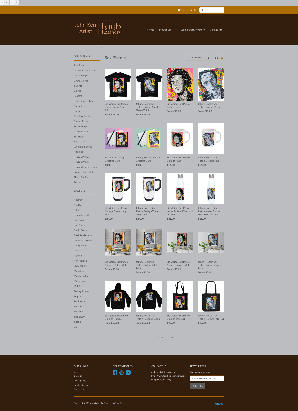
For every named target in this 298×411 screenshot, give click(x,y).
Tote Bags (79, 136)
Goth (76, 250)
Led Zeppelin (80, 265)
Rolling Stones (81, 291)
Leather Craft (166, 29)
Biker (77, 209)
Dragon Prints (81, 161)
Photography (80, 380)
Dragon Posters (82, 156)
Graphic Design (81, 385)
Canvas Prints (81, 121)
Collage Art (216, 29)
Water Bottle (81, 131)
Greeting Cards (82, 116)
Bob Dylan (79, 220)
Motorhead (80, 280)
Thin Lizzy (79, 316)
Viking (77, 90)
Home (150, 29)
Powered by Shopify (113, 403)
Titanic (77, 321)
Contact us (79, 389)
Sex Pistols (79, 301)
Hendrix (78, 255)
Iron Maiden (80, 260)
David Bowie (80, 230)
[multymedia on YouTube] (128, 373)
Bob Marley (80, 224)
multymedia (97, 403)
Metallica (79, 270)
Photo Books (81, 177)
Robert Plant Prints (84, 171)
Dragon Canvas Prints (85, 166)
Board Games (81, 80)
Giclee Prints (80, 105)
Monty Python (81, 275)
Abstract (78, 199)
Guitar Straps (81, 75)
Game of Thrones (83, 240)
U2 (75, 326)
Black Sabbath (81, 214)
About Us (78, 376)
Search (77, 372)
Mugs (77, 111)
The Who (79, 311)
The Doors (79, 306)
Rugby (77, 296)
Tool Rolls (79, 65)
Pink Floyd (79, 286)
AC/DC (78, 204)
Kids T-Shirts (81, 141)
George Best (80, 245)
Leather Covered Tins (85, 70)
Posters (78, 95)
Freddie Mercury (83, 235)
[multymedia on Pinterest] (121, 373)
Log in (193, 10)
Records (78, 182)
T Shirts (78, 85)
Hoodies (78, 151)
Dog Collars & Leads (84, 100)
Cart (183, 10)
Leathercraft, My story (193, 29)
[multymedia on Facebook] (115, 373)
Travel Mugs (80, 126)
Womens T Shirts (83, 146)
